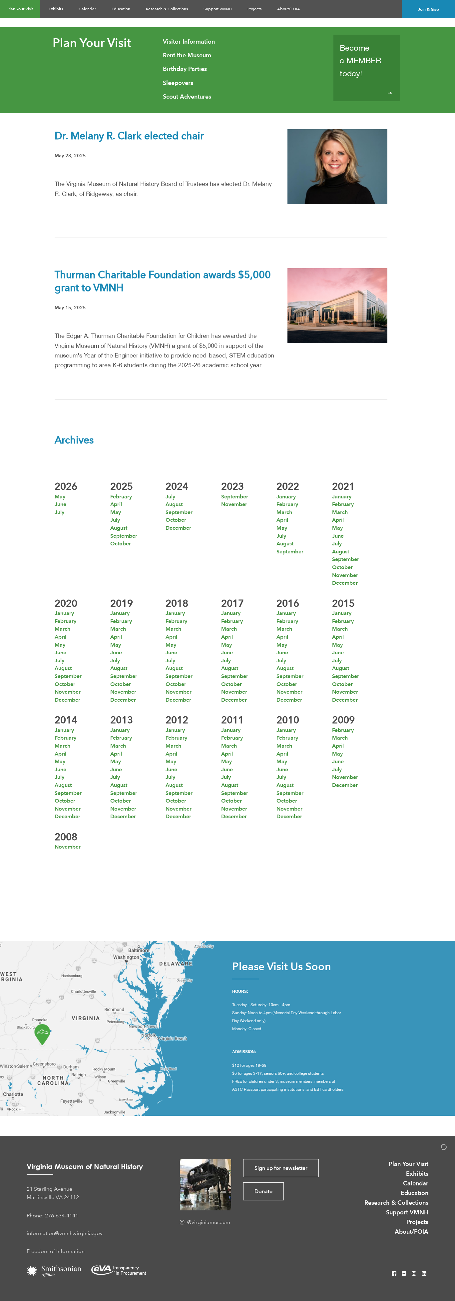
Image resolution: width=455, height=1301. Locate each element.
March (284, 512)
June (60, 504)
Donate (263, 1191)
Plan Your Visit (20, 9)
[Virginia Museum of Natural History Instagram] (415, 1273)
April (116, 504)
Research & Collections (167, 9)
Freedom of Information (56, 1251)
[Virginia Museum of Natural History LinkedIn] (424, 1273)
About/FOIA (288, 9)
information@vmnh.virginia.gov (65, 1233)
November (234, 504)
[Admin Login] (436, 1148)
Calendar (87, 9)
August (118, 528)
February (121, 496)
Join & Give (428, 9)
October (120, 543)
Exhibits (56, 9)
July (59, 512)
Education (121, 9)
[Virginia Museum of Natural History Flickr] (405, 1273)
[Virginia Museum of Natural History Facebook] (395, 1273)
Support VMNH (218, 9)
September (123, 536)
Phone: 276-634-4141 (52, 1215)
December (178, 528)
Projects (254, 9)
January (286, 496)
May (60, 496)
